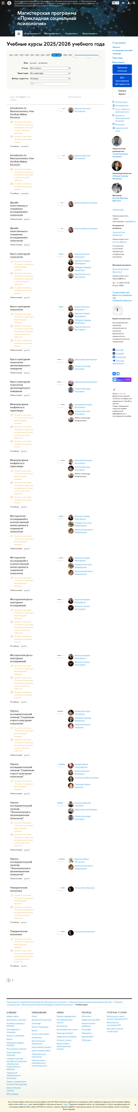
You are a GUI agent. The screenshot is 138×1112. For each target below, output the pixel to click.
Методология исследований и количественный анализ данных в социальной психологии (19, 523)
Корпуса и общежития (15, 1035)
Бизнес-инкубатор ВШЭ (41, 1050)
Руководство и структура (16, 1020)
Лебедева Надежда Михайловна (83, 268)
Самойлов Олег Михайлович (119, 233)
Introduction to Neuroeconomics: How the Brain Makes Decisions (22, 112)
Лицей (34, 1016)
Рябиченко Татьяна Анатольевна (82, 663)
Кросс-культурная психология (20, 255)
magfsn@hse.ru (130, 221)
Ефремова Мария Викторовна (82, 860)
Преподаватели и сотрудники (13, 1030)
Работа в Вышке (12, 1094)
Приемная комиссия (122, 69)
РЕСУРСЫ (86, 1012)
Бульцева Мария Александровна (81, 765)
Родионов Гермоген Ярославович (82, 157)
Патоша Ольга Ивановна (85, 888)
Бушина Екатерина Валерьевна (82, 308)
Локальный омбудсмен (122, 300)
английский (42, 63)
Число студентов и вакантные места (122, 110)
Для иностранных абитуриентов (122, 80)
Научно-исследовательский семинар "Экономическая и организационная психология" (21, 810)
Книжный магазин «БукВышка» (88, 1024)
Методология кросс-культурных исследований (21, 602)
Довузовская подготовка (41, 1020)
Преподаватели (121, 105)
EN (117, 3)
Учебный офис (118, 209)
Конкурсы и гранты (64, 1040)
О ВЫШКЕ (11, 1012)
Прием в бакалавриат (40, 1027)
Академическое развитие (67, 1036)
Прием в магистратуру (40, 1034)
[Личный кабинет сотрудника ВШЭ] (129, 3)
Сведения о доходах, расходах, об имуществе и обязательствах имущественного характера (17, 1063)
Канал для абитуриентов (118, 362)
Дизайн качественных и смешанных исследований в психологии (19, 209)
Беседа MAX (121, 357)
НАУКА (60, 1012)
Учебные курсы (121, 102)
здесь (26, 1104)
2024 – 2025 (45, 55)
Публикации (86, 1040)
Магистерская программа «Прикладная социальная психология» (46, 18)
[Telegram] (118, 373)
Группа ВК (119, 350)
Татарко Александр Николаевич (82, 367)
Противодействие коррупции (14, 1053)
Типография (86, 1029)
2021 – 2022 (13, 55)
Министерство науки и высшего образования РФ (117, 1017)
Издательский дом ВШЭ (91, 1020)
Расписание (120, 124)
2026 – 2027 (67, 55)
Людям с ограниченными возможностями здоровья (17, 1082)
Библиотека (86, 1016)
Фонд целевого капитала (16, 1049)
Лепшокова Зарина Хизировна (82, 725)
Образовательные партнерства (39, 1055)
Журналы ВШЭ (87, 1036)
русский (33, 63)
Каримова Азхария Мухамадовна (82, 262)
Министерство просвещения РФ (114, 1023)
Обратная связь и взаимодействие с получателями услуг (39, 1063)
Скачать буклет (122, 92)
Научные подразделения (66, 1016)
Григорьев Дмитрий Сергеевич (83, 804)
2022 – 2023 (24, 55)
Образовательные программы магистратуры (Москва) (90, 1002)
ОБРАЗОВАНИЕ (39, 1012)
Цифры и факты (13, 1016)
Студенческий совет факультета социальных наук (122, 295)
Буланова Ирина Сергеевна (86, 202)
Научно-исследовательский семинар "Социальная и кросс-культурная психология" (22, 717)
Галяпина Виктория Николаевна (82, 412)
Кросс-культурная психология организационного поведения (20, 363)
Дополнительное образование (38, 1042)
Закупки (10, 1039)
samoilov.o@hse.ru (120, 242)
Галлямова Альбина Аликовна (87, 777)
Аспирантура (37, 1037)
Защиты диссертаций (65, 1033)
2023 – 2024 (34, 55)
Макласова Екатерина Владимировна (84, 531)
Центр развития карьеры (41, 1047)
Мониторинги (62, 1026)
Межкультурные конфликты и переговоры (19, 407)
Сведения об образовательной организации (13, 1075)
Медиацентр (87, 1033)
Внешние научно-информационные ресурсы (64, 1046)
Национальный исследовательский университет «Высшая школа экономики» (37, 1002)
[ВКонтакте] (114, 373)
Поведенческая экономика (18, 889)
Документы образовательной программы (122, 118)
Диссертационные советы (67, 1029)
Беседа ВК (120, 353)
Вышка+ (35, 1030)
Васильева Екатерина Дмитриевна (83, 405)
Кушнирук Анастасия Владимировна (83, 524)
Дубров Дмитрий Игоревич (86, 359)
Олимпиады (36, 1023)
